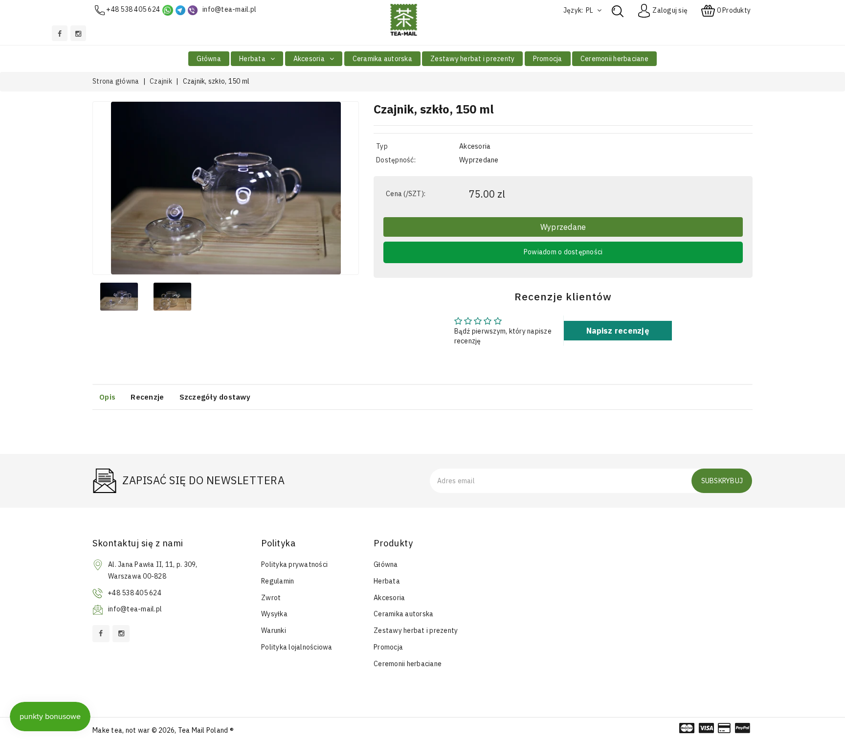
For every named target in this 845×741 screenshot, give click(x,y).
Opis (107, 397)
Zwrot (271, 597)
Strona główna (115, 81)
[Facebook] (59, 33)
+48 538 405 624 (133, 9)
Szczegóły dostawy (214, 397)
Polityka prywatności (294, 564)
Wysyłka (274, 613)
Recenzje (147, 397)
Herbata (253, 58)
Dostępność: (396, 160)
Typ (382, 146)
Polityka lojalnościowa (297, 647)
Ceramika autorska (382, 58)
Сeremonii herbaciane (614, 58)
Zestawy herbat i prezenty (472, 58)
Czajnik (161, 81)
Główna (209, 58)
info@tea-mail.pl (229, 9)
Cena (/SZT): (405, 193)
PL (590, 10)
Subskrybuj (722, 480)
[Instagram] (78, 33)
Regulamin (277, 581)
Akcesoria (310, 58)
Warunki (273, 630)
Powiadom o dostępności (563, 251)
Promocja (547, 58)
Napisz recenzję (617, 331)
